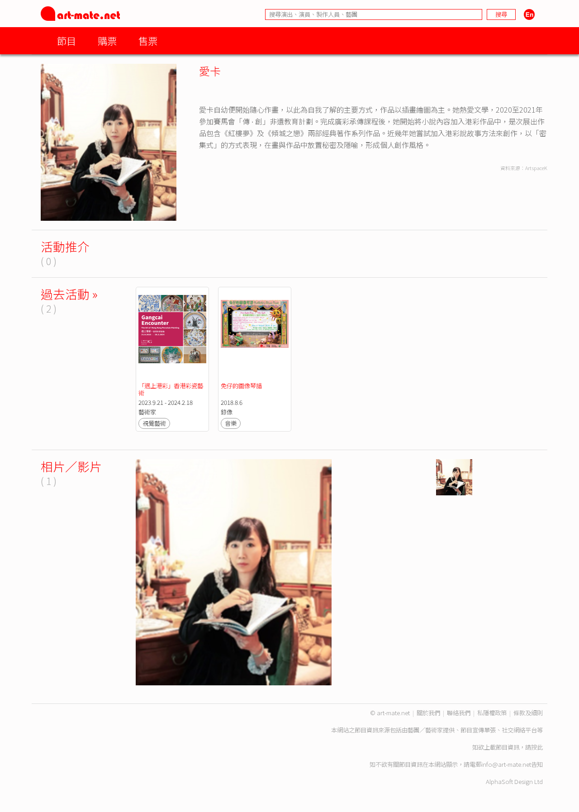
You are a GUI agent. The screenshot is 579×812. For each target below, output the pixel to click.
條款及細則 (528, 712)
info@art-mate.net (506, 764)
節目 (66, 40)
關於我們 (428, 712)
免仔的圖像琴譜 (242, 385)
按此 (537, 747)
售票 (147, 40)
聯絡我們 (458, 712)
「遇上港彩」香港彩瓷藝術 (170, 389)
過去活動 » (69, 294)
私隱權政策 (492, 712)
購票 (107, 40)
